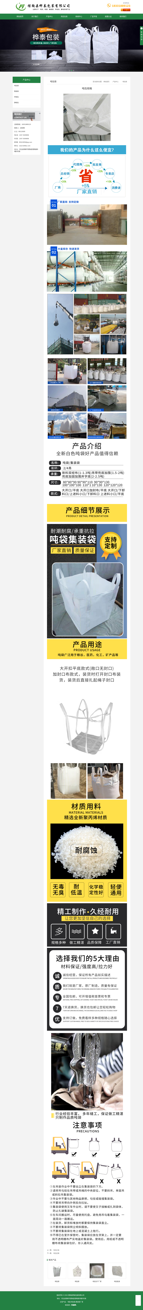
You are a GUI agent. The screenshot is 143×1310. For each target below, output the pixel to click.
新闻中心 (78, 16)
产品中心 (49, 16)
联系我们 (123, 16)
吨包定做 (56, 1253)
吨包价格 (56, 1250)
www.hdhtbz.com (24, 146)
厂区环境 (93, 16)
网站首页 (20, 16)
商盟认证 (108, 16)
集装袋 (16, 91)
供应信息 (64, 16)
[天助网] (71, 1305)
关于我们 (34, 16)
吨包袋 (16, 85)
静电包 (16, 102)
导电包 (16, 97)
